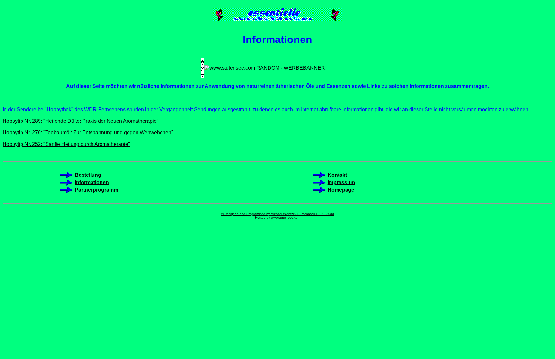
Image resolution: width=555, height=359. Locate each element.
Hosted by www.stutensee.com (277, 217)
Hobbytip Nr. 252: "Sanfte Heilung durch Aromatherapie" (66, 144)
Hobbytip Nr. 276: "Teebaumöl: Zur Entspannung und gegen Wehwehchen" (88, 132)
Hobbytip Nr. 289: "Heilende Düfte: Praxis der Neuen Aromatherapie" (81, 121)
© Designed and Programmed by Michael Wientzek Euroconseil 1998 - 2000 (277, 214)
